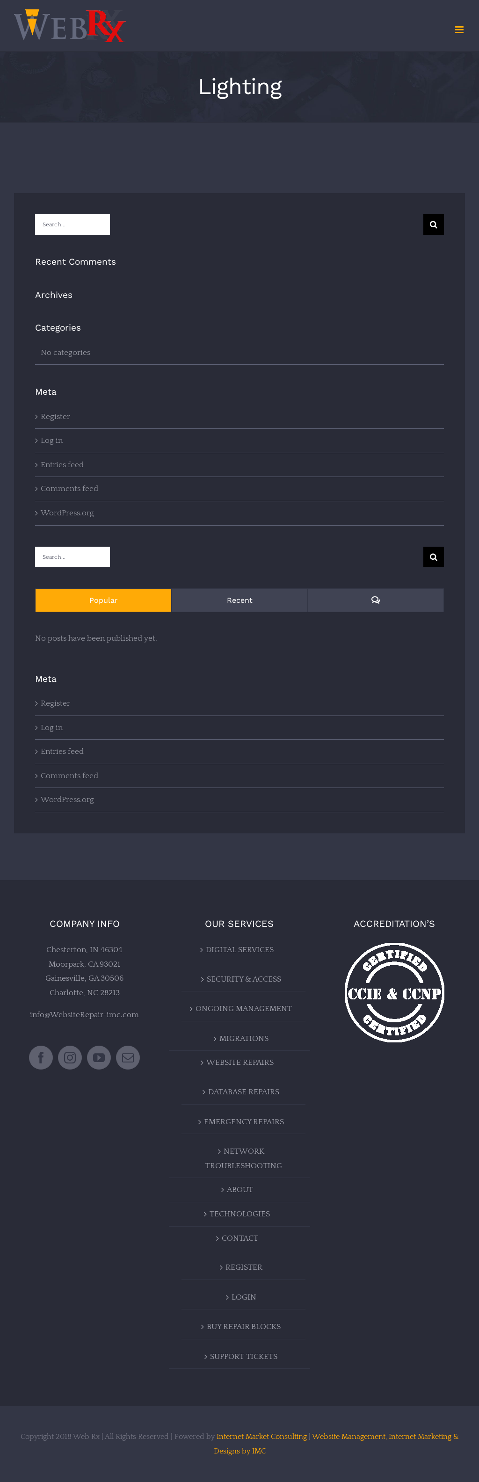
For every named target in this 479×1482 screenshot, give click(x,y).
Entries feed (62, 465)
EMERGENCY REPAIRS (244, 1122)
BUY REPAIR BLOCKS (244, 1327)
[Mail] (128, 1058)
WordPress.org (67, 513)
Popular (103, 600)
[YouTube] (99, 1058)
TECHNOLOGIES (240, 1214)
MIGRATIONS (244, 1038)
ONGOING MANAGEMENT (244, 1009)
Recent (240, 600)
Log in (52, 440)
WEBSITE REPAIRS (240, 1062)
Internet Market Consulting (262, 1436)
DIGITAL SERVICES (240, 950)
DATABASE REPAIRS (243, 1092)
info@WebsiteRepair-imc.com (84, 1015)
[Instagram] (70, 1058)
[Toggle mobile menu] (460, 30)
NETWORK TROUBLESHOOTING (243, 1158)
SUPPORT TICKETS (243, 1356)
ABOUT (240, 1190)
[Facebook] (41, 1058)
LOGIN (244, 1297)
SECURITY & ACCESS (244, 979)
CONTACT (240, 1238)
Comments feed (69, 488)
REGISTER (243, 1267)
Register (55, 416)
